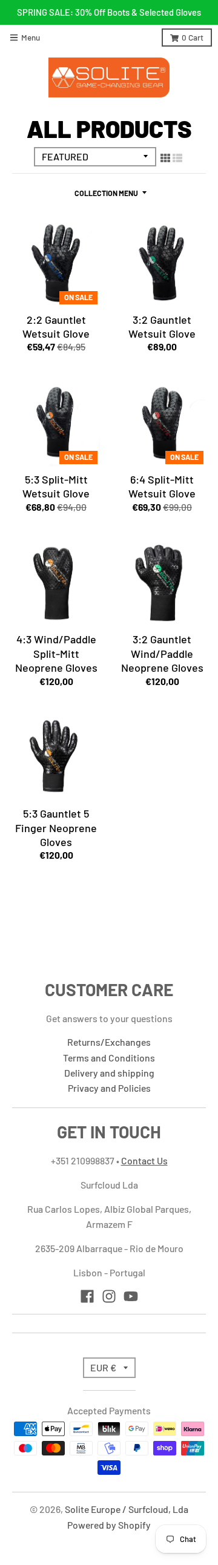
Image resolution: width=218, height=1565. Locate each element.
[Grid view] (165, 157)
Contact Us (144, 1160)
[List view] (177, 157)
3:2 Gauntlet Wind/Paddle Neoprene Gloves (162, 653)
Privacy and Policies (109, 1088)
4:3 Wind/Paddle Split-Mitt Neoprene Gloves (56, 653)
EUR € (103, 1367)
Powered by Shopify (109, 1525)
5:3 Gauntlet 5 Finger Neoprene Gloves (56, 827)
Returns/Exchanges (109, 1042)
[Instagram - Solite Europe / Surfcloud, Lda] (109, 1296)
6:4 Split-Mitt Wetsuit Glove (162, 486)
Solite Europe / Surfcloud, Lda (126, 1509)
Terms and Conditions (109, 1057)
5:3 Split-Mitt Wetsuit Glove (56, 486)
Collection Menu (106, 193)
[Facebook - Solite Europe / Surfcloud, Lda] (87, 1296)
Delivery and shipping (109, 1072)
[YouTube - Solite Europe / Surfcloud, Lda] (131, 1296)
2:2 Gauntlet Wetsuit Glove (56, 326)
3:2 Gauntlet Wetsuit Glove (162, 326)
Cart (192, 37)
